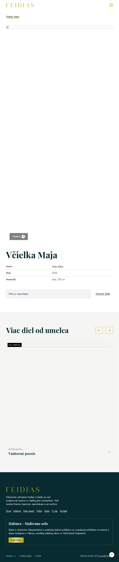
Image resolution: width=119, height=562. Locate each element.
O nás (55, 511)
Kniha (39, 511)
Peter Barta (57, 266)
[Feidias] (20, 5)
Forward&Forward (105, 555)
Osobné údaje (25, 555)
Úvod (8, 511)
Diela (46, 511)
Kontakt (63, 511)
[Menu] (111, 5)
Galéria (18, 236)
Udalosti (17, 511)
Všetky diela (12, 16)
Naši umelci (28, 511)
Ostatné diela (103, 294)
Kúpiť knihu (16, 540)
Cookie (38, 555)
